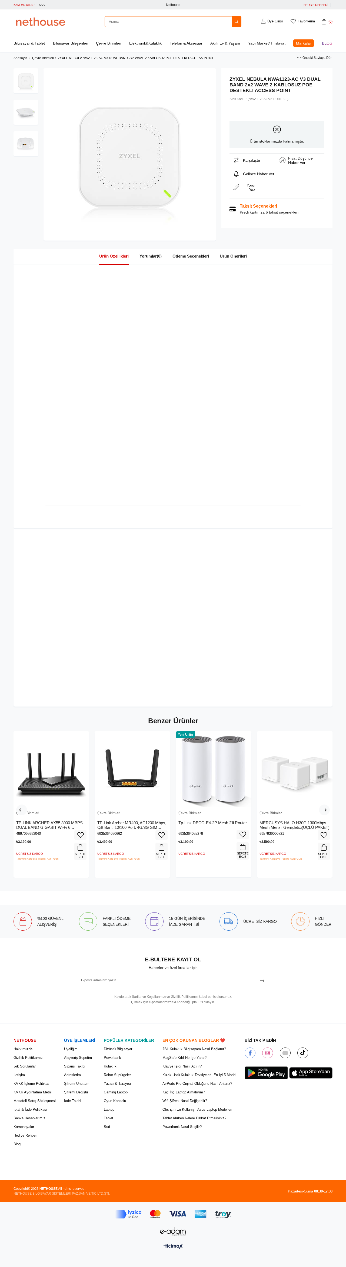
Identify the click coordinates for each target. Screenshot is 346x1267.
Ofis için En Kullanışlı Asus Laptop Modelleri (197, 1109)
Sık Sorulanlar (25, 1066)
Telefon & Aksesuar (186, 43)
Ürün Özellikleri (114, 256)
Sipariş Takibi (74, 1066)
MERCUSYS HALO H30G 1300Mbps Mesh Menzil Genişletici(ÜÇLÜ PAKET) (295, 825)
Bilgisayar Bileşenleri (70, 43)
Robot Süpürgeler (117, 1075)
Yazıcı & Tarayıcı (117, 1084)
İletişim (19, 1075)
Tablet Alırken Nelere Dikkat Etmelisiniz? (194, 1118)
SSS (42, 4)
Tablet (108, 1118)
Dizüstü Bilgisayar (118, 1049)
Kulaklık (110, 1066)
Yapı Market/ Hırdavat (266, 43)
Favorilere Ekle (80, 835)
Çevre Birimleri (108, 43)
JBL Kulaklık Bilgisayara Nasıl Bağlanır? (194, 1049)
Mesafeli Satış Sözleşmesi (35, 1101)
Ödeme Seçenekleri (190, 256)
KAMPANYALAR (24, 4)
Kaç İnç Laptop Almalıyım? (183, 1092)
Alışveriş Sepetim (78, 1058)
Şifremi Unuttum (76, 1084)
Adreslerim (72, 1075)
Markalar (303, 43)
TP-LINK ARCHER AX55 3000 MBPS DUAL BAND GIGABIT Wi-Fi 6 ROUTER (49, 825)
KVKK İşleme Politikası (32, 1084)
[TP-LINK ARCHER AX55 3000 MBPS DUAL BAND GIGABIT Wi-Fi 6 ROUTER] (51, 769)
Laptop (109, 1109)
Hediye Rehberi (25, 1135)
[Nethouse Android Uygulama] (266, 1072)
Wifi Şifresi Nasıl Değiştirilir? (184, 1101)
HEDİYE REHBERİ (316, 4)
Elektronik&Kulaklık (145, 43)
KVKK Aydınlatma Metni (33, 1092)
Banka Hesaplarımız (29, 1118)
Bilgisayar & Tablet (29, 43)
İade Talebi (72, 1101)
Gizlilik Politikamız (28, 1058)
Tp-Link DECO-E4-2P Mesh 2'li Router (212, 822)
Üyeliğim (71, 1049)
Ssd (107, 1127)
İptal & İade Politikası (30, 1109)
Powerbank (112, 1058)
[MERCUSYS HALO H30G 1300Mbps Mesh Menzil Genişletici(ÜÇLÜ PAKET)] (294, 769)
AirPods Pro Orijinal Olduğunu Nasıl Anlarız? (197, 1084)
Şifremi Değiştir (76, 1092)
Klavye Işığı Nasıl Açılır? (182, 1066)
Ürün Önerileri (233, 256)
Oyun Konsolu (115, 1101)
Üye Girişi (275, 21)
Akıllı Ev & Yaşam (225, 43)
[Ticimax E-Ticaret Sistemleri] (173, 1246)
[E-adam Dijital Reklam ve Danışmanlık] (173, 1231)
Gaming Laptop (116, 1092)
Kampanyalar (24, 1127)
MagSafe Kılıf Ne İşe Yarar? (184, 1058)
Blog (327, 43)
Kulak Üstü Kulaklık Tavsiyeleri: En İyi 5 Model (199, 1075)
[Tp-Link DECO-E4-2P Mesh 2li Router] (213, 769)
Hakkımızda (23, 1049)
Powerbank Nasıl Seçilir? (182, 1127)
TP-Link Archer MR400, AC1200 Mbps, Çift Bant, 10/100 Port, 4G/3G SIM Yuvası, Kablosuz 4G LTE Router (131, 825)
